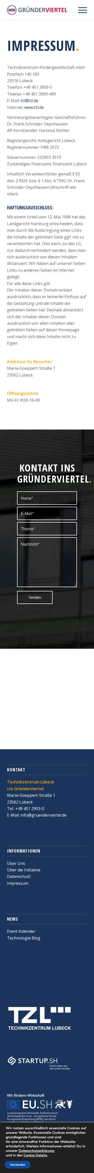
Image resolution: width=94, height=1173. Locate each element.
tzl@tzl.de (29, 100)
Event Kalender (21, 931)
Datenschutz (19, 876)
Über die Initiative (23, 870)
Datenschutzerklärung (36, 1150)
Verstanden (17, 1165)
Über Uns (16, 863)
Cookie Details (35, 1155)
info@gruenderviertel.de (43, 815)
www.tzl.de (34, 107)
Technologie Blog (23, 938)
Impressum (17, 883)
